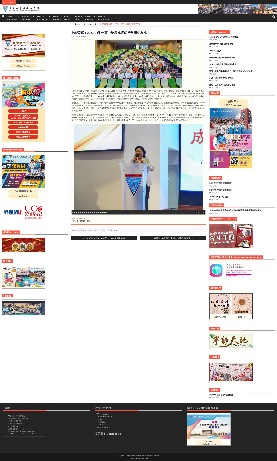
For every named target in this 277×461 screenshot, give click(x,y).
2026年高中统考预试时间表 (220, 183)
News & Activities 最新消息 (92, 230)
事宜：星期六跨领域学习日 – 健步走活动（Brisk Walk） (231, 71)
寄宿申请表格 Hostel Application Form (21, 429)
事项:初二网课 (215, 51)
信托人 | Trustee (23, 66)
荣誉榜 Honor (112, 230)
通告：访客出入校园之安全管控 (222, 85)
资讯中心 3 (85, 37)
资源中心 (101, 425)
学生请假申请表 (13, 426)
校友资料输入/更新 (220, 317)
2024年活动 (78, 230)
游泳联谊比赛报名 (23, 132)
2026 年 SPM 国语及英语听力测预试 (223, 37)
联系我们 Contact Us (108, 433)
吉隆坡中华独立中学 (105, 417)
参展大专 (23, 196)
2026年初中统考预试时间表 (220, 190)
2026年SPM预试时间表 (218, 197)
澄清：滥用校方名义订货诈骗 (221, 78)
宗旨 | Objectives (23, 61)
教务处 (104, 230)
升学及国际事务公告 (23, 191)
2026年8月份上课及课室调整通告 (222, 64)
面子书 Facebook (103, 414)
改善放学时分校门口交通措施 (221, 44)
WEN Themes (144, 458)
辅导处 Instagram (103, 428)
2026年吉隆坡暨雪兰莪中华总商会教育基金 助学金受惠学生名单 (235, 210)
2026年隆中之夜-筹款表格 (23, 122)
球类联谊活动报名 (23, 137)
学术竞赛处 (102, 422)
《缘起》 (23, 111)
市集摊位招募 (23, 127)
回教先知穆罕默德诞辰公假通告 (222, 57)
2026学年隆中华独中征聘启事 (221, 395)
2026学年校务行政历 (15, 421)
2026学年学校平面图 (15, 423)
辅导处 (100, 419)
